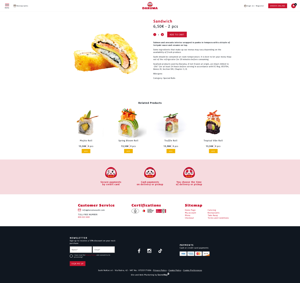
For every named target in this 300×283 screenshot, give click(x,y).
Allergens (157, 73)
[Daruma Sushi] (150, 6)
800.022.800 (88, 215)
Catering (212, 210)
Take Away (213, 215)
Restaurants (22, 6)
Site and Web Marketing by (144, 274)
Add (86, 151)
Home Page (190, 210)
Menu (187, 215)
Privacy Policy (90, 255)
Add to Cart (177, 34)
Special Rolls (169, 78)
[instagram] (149, 251)
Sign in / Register (255, 6)
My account (190, 212)
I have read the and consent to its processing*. (92, 256)
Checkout (189, 218)
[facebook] (139, 251)
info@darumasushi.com (93, 210)
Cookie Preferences (192, 270)
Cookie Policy (175, 270)
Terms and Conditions (218, 218)
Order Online (277, 6)
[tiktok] (160, 251)
